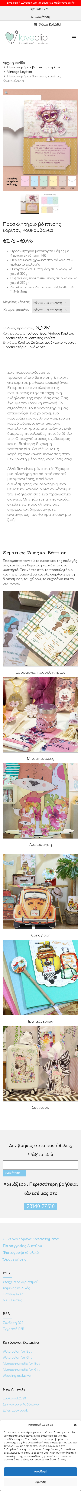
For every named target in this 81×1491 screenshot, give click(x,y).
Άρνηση (40, 1482)
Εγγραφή (12, 3)
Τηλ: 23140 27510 (40, 9)
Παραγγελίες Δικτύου (22, 1246)
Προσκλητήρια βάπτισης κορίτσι (33, 67)
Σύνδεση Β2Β (13, 1323)
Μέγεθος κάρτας (16, 302)
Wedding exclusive (17, 1376)
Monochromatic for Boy (21, 1363)
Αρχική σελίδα (14, 63)
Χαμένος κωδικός (16, 1288)
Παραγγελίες (13, 1294)
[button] (75, 1425)
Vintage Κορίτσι (19, 72)
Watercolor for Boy (17, 1351)
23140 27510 (41, 1206)
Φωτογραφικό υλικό (21, 1253)
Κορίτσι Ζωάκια (30, 342)
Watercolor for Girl (17, 1357)
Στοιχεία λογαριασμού (20, 1282)
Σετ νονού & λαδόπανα (21, 1404)
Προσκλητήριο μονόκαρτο (24, 347)
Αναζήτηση (42, 17)
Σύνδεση (26, 3)
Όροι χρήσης (15, 1259)
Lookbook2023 (14, 1398)
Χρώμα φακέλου (16, 310)
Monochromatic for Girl (21, 1369)
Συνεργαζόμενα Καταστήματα (31, 1239)
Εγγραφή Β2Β (13, 1329)
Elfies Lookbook (15, 1410)
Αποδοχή (40, 1471)
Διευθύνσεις (12, 1300)
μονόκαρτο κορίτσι (60, 342)
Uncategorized (34, 333)
